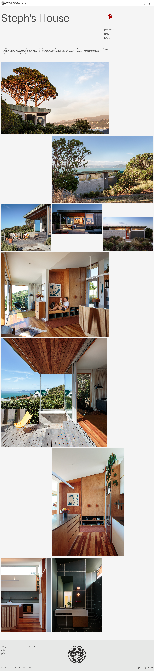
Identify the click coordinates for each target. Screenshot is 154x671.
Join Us (132, 4)
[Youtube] (148, 668)
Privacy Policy (28, 668)
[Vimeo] (152, 668)
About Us (125, 4)
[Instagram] (139, 668)
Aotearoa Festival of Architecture (106, 4)
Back (5, 10)
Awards (119, 4)
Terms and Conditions (16, 668)
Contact (138, 4)
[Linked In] (145, 668)
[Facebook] (142, 668)
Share (106, 49)
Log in (144, 4)
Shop (151, 2)
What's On (87, 4)
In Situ (93, 4)
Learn (80, 4)
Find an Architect (145, 2)
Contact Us (4, 668)
